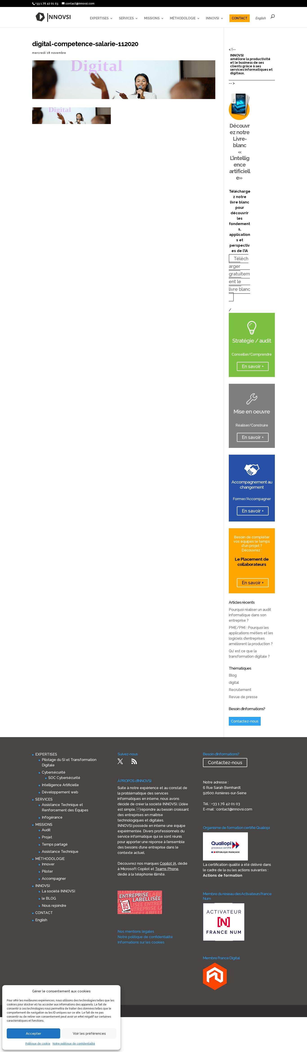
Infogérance (52, 817)
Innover (48, 864)
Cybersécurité (53, 772)
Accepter (33, 1034)
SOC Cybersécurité (64, 778)
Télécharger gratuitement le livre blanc (239, 274)
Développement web (60, 792)
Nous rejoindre (54, 905)
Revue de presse (243, 697)
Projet (47, 837)
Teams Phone (166, 869)
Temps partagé (55, 844)
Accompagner (54, 878)
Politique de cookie (37, 1043)
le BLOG (49, 898)
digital (234, 682)
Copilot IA (168, 863)
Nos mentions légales (136, 931)
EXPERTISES (99, 18)
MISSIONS (152, 18)
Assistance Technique (60, 851)
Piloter (47, 871)
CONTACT (239, 18)
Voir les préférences (89, 1034)
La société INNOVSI (58, 891)
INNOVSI (212, 18)
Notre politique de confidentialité (74, 1043)
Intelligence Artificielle (60, 785)
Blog (233, 675)
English (261, 18)
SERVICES (126, 18)
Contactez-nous (244, 721)
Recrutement (240, 690)
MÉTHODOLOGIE (183, 18)
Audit (46, 830)
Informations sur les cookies (141, 942)
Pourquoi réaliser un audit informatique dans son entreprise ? (250, 615)
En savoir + (253, 366)
